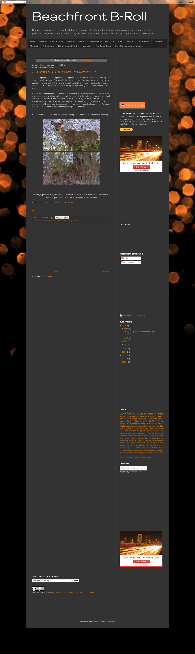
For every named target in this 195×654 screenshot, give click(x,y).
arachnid (140, 450)
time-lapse (148, 414)
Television (140, 433)
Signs (124, 450)
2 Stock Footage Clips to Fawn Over (64, 72)
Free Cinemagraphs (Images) (129, 46)
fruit (129, 452)
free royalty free (153, 443)
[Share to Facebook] (64, 217)
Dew (146, 438)
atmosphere (159, 433)
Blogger (112, 621)
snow (121, 431)
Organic (160, 447)
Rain (161, 431)
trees (157, 435)
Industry (139, 431)
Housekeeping (129, 428)
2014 (124, 352)
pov (135, 457)
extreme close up (126, 443)
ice (156, 452)
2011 (124, 362)
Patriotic (156, 431)
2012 (124, 359)
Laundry (148, 447)
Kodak (129, 440)
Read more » (37, 211)
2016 (124, 326)
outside (135, 426)
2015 (124, 349)
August (127, 329)
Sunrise (134, 433)
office (150, 455)
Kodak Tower (136, 440)
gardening (137, 452)
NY (144, 431)
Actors (161, 445)
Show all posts (86, 60)
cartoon (146, 450)
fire (150, 426)
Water (161, 419)
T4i (143, 440)
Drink (126, 431)
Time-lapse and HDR (98, 41)
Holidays (158, 41)
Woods (160, 440)
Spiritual (134, 450)
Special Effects (151, 421)
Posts (125, 258)
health (147, 452)
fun (132, 452)
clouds (154, 424)
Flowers (160, 428)
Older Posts (106, 272)
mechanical (138, 455)
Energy (151, 428)
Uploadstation (149, 433)
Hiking (143, 447)
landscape (123, 445)
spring (144, 457)
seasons (152, 435)
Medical (154, 447)
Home (42, 65)
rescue (139, 457)
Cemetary (123, 447)
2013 (124, 355)
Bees (121, 438)
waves (156, 445)
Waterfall (155, 440)
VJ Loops (117, 41)
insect (137, 428)
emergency (159, 450)
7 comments (43, 217)
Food (121, 428)
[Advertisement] (71, 247)
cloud (155, 419)
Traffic (160, 421)
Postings (130, 421)
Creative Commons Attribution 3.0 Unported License (75, 593)
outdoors (60, 221)
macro (128, 426)
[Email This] (56, 217)
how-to (152, 452)
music (146, 435)
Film (161, 426)
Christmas (140, 438)
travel (151, 445)
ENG (131, 447)
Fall (155, 428)
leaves (135, 435)
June (126, 338)
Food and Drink (103, 46)
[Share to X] (62, 217)
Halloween (132, 431)
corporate (152, 450)
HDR (149, 424)
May (126, 341)
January (127, 344)
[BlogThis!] (59, 217)
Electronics (139, 421)
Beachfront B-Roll (89, 16)
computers (123, 435)
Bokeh (127, 438)
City (128, 447)
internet (130, 455)
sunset (135, 445)
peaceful (122, 457)
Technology (143, 41)
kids (161, 443)
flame (144, 443)
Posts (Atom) (47, 277)
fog (127, 452)
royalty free (155, 426)
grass (143, 452)
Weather (133, 419)
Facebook (137, 447)
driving (130, 435)
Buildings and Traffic (68, 46)
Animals (87, 46)
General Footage (75, 41)
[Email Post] (52, 217)
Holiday (123, 426)
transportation (143, 445)
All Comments (128, 263)
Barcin (96, 621)
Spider (129, 450)
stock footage (68, 221)
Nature (129, 41)
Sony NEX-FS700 (66, 203)
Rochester (123, 433)
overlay (130, 445)
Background (132, 424)
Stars (129, 433)
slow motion (150, 416)
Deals (146, 428)
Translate (138, 472)
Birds (141, 428)
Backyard (141, 424)
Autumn (141, 426)
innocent (160, 452)
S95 (121, 450)
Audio (161, 435)
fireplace (122, 452)
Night (146, 426)
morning (47, 221)
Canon (132, 438)
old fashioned (158, 455)
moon (145, 455)
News (32, 41)
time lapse (158, 414)
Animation (142, 419)
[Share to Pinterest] (67, 217)
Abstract (34, 46)
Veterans (148, 440)
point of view (130, 457)
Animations (48, 46)
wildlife (76, 221)
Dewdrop (153, 438)
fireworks (137, 443)
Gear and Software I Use (51, 41)
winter (160, 424)
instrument (123, 455)
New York (149, 431)
